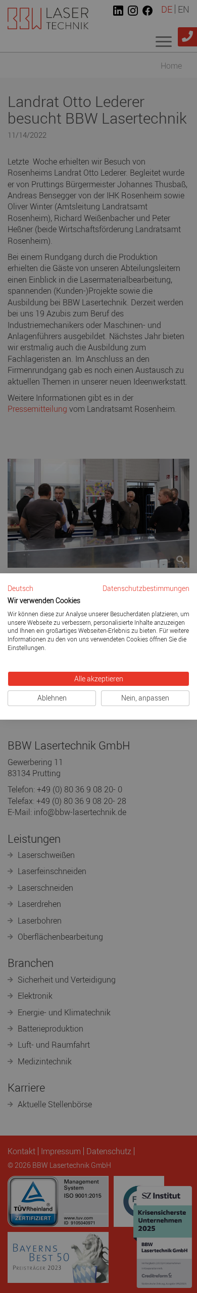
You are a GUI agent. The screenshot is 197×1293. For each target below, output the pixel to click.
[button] (20, 589)
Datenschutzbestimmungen (146, 588)
